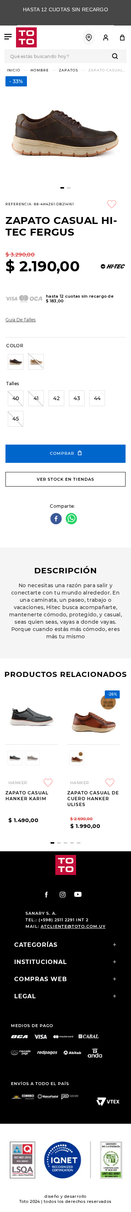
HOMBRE (40, 70)
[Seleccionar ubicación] (89, 37)
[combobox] (65, 56)
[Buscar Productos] (116, 56)
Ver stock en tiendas (65, 479)
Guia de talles (20, 319)
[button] (16, 362)
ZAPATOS (68, 70)
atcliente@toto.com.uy (73, 926)
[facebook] (57, 519)
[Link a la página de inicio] (13, 70)
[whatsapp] (72, 519)
